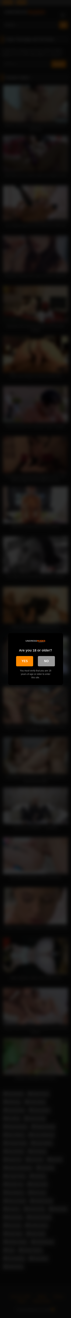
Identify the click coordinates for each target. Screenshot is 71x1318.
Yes (25, 661)
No (46, 661)
